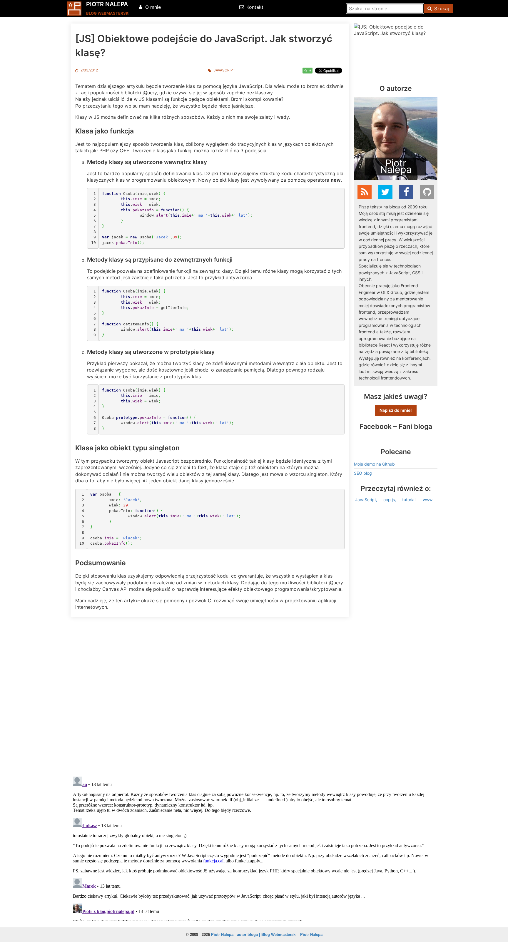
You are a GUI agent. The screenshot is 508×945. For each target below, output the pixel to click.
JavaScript (224, 70)
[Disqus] (254, 695)
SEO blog (363, 473)
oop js (389, 499)
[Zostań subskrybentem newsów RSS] (364, 192)
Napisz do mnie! (396, 410)
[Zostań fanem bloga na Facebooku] (406, 192)
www (427, 499)
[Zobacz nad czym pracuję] (427, 192)
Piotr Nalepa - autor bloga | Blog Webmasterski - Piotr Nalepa (266, 934)
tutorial (408, 499)
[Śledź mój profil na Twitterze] (385, 192)
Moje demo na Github (374, 463)
